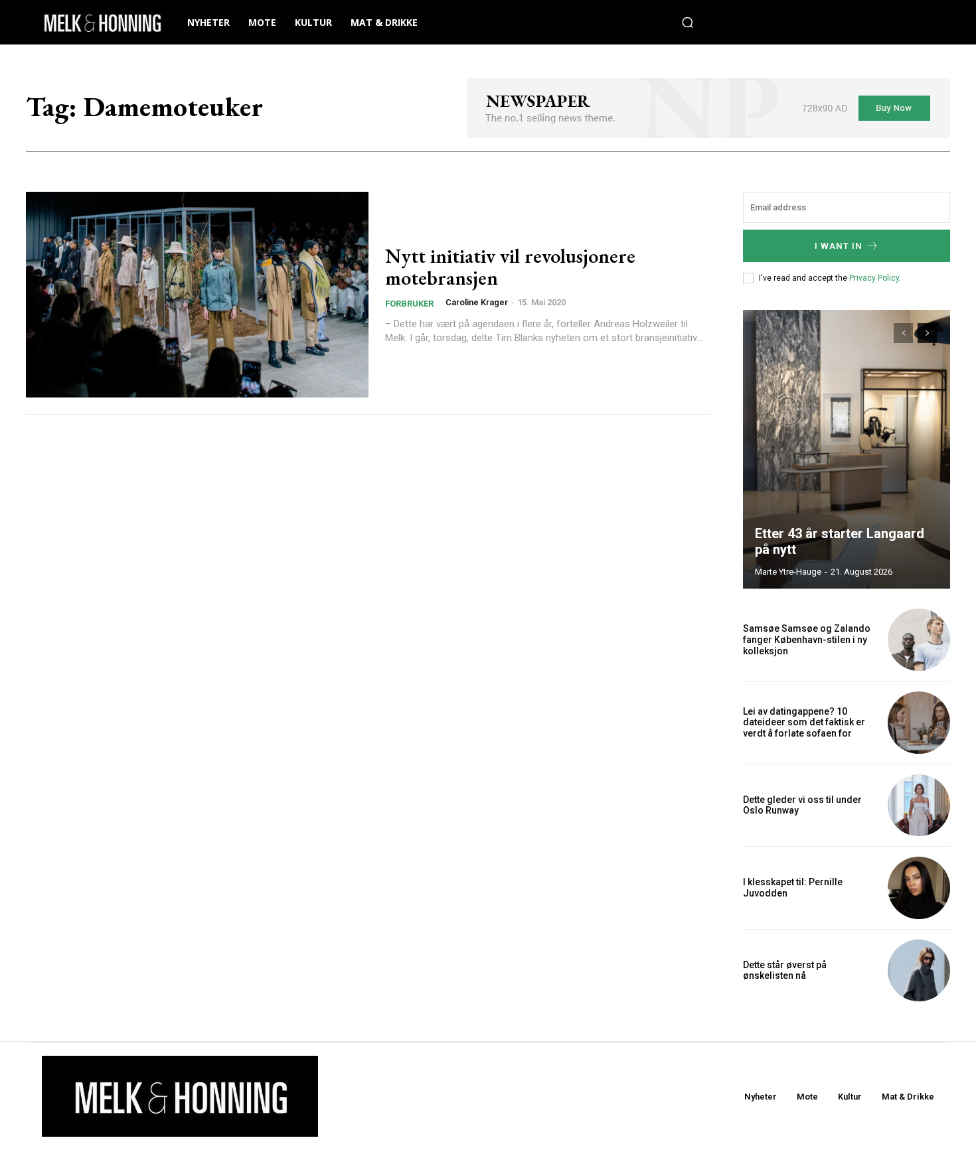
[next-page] (927, 333)
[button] (687, 22)
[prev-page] (903, 333)
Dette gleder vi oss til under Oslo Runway (802, 805)
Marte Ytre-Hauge (788, 572)
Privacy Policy (874, 278)
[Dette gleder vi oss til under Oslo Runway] (919, 805)
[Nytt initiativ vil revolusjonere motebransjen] (197, 294)
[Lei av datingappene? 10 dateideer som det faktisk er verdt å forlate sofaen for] (919, 722)
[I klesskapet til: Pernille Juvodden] (919, 888)
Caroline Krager (477, 302)
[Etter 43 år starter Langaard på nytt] (846, 449)
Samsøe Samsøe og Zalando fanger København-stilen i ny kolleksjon (806, 639)
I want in (838, 246)
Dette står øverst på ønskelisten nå (785, 970)
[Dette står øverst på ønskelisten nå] (919, 971)
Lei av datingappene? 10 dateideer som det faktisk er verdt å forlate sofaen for (804, 722)
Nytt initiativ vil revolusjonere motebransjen (510, 267)
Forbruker (409, 304)
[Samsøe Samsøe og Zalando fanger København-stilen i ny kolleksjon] (919, 640)
